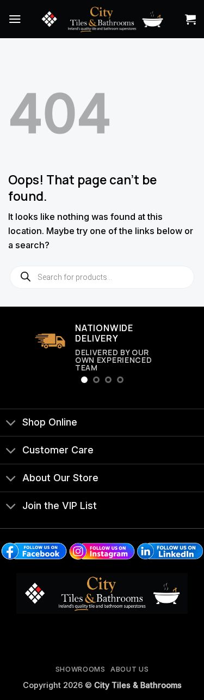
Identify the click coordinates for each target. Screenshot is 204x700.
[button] (15, 18)
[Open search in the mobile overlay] (102, 277)
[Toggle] (11, 423)
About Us (129, 669)
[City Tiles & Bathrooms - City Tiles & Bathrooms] (102, 19)
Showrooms (80, 669)
